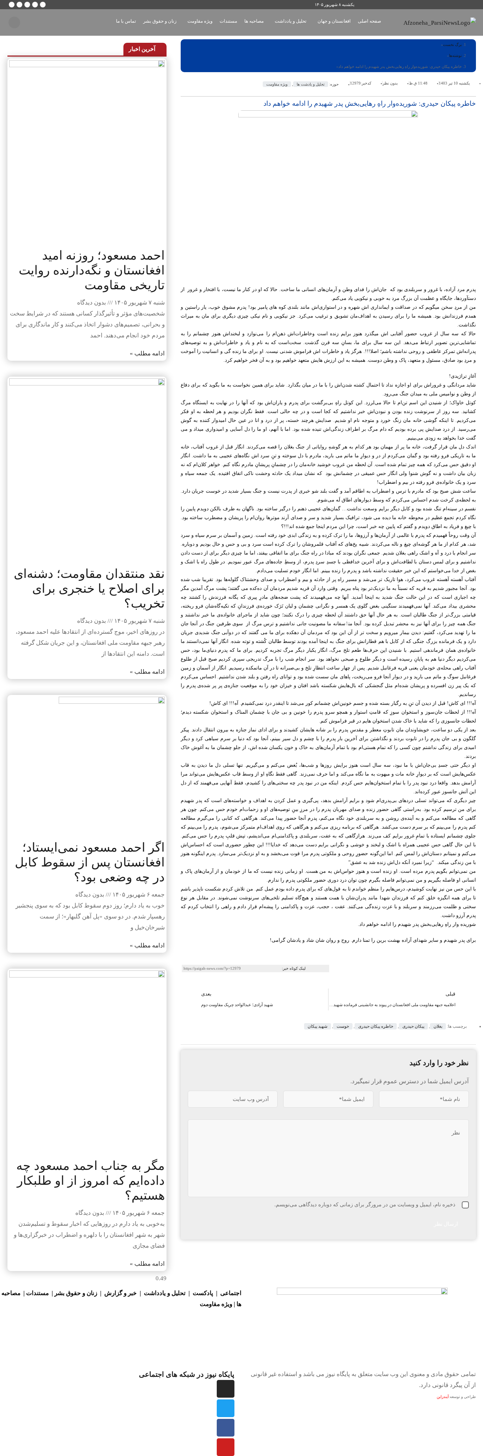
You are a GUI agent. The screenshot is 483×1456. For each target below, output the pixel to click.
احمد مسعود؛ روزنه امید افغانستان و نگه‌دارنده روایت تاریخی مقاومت (92, 270)
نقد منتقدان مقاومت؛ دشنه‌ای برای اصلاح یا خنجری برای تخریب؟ (89, 588)
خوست (343, 1026)
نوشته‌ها (455, 55)
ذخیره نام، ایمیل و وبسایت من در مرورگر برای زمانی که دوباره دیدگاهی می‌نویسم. (364, 1204)
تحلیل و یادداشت (165, 1293)
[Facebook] (225, 1428)
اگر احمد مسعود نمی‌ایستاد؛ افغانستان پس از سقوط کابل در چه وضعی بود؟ (90, 862)
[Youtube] (225, 1447)
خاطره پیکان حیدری (375, 1026)
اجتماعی (231, 1293)
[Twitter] (225, 1408)
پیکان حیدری (413, 1026)
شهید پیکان (317, 1026)
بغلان (437, 1026)
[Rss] (11, 4)
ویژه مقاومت (276, 84)
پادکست (203, 1293)
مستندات (37, 1293)
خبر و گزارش (120, 1293)
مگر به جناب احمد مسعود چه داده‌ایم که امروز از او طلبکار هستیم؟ (90, 1180)
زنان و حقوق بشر (75, 1293)
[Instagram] (27, 4)
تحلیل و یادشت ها (311, 84)
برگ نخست (452, 44)
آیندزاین (443, 1397)
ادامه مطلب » (147, 353)
